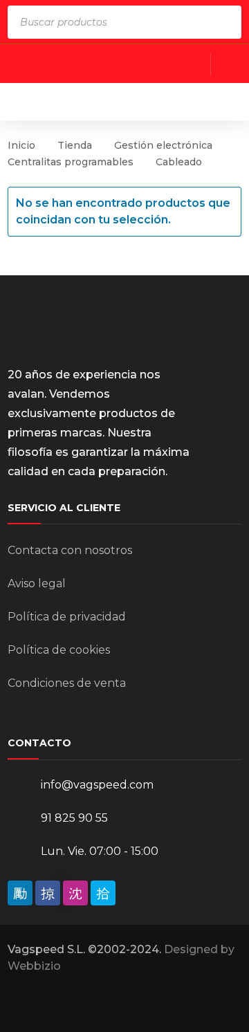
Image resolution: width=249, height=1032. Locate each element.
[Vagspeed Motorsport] (127, 101)
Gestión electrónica (163, 145)
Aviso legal (37, 583)
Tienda (74, 145)
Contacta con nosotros (70, 550)
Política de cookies (59, 649)
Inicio (21, 145)
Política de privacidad (67, 616)
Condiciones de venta (67, 683)
